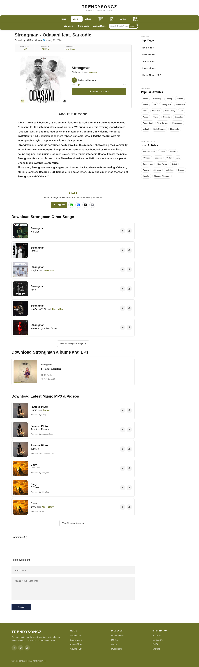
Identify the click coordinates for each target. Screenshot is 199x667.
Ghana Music (83, 26)
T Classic (146, 158)
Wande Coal (148, 123)
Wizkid (145, 117)
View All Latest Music (71, 523)
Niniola (173, 152)
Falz (154, 105)
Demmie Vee (148, 164)
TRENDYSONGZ (99, 7)
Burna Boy (157, 99)
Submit (21, 607)
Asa (178, 158)
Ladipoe (158, 158)
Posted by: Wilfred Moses (28, 40)
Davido (180, 99)
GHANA (45, 49)
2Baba (145, 99)
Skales (162, 152)
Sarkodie (93, 73)
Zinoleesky (174, 129)
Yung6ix (146, 176)
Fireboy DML (166, 105)
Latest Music (69, 49)
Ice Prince (170, 170)
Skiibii (174, 164)
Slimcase (157, 170)
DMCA (155, 644)
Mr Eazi (146, 129)
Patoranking (177, 123)
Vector (169, 158)
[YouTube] (27, 647)
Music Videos (117, 635)
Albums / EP (76, 649)
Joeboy (169, 99)
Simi (181, 111)
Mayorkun (156, 111)
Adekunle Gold (149, 152)
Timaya (146, 170)
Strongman (81, 68)
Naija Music (68, 26)
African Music (99, 26)
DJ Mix (114, 640)
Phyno (155, 117)
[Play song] (74, 80)
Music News (116, 649)
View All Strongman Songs (71, 344)
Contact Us (158, 640)
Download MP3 (101, 92)
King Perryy (162, 164)
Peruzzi (181, 170)
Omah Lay (179, 117)
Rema (145, 111)
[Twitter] (20, 647)
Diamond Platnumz (162, 176)
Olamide (166, 117)
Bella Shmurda (159, 129)
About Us (157, 635)
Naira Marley (170, 111)
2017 (25, 49)
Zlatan (145, 105)
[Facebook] (14, 647)
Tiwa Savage (162, 123)
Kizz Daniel (180, 105)
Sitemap (156, 649)
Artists (114, 644)
